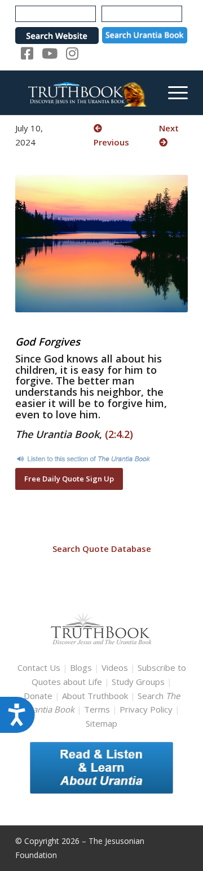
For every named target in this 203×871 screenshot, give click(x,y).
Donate (38, 695)
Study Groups (139, 681)
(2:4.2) (119, 434)
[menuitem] (172, 92)
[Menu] (172, 92)
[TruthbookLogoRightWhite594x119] (84, 92)
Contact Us (38, 667)
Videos (115, 667)
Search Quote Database (101, 548)
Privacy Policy (146, 709)
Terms (97, 709)
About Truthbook (95, 695)
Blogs (81, 667)
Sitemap (101, 723)
